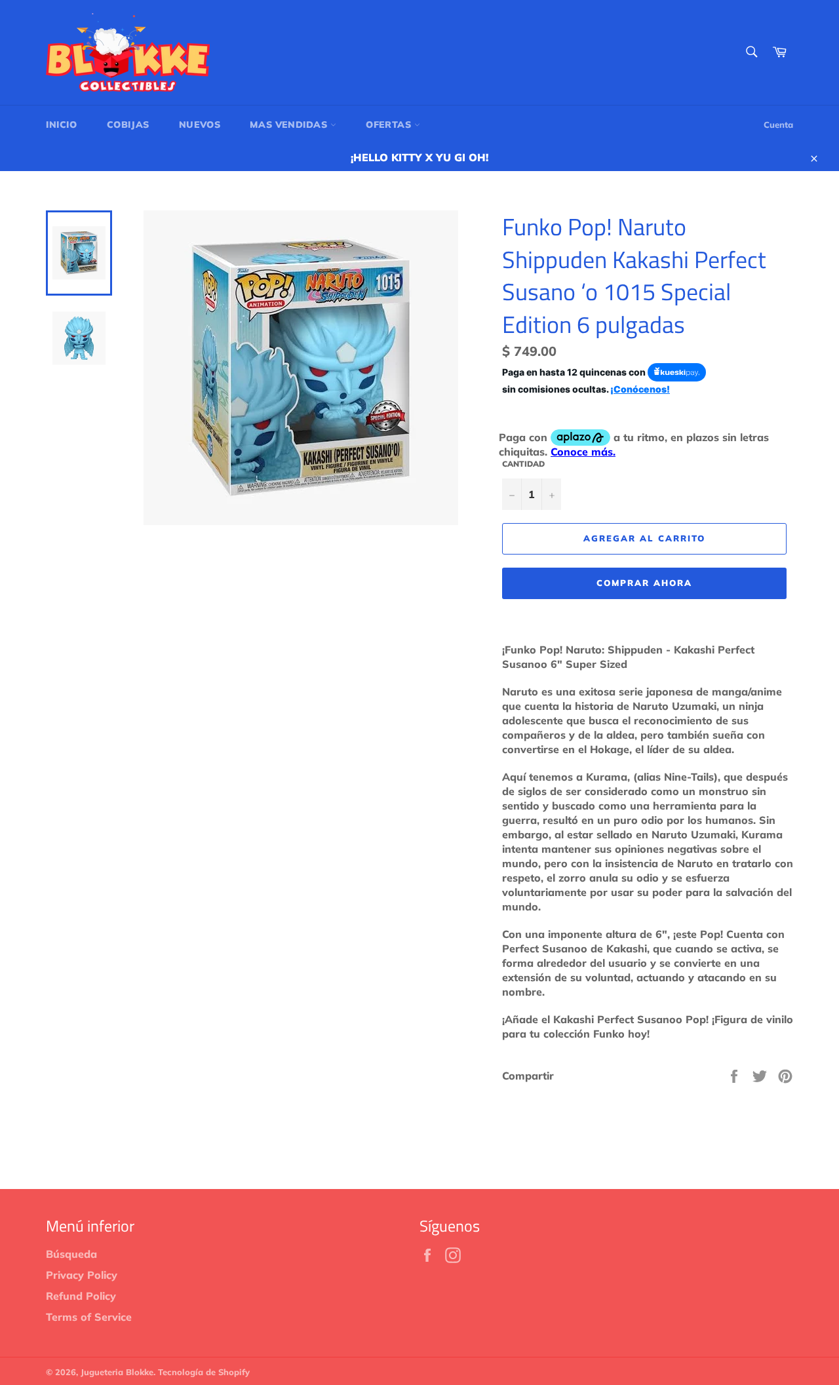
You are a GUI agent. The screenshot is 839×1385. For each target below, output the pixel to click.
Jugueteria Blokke (117, 1372)
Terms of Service (89, 1316)
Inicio (61, 124)
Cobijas (128, 124)
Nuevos (200, 124)
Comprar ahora (644, 582)
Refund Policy (81, 1295)
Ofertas (390, 124)
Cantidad (523, 464)
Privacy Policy (81, 1274)
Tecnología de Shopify (204, 1372)
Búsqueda (71, 1253)
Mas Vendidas (290, 124)
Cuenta (778, 124)
